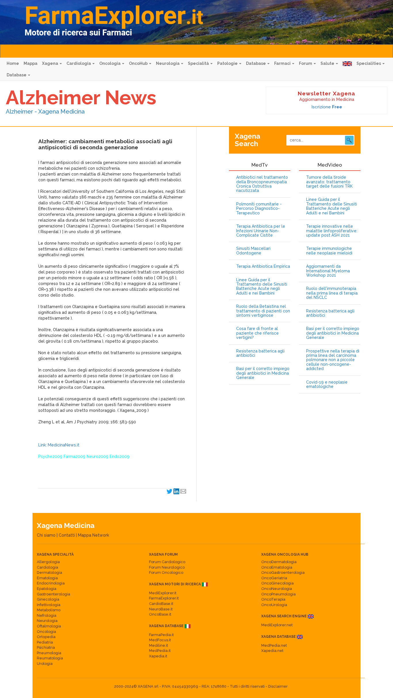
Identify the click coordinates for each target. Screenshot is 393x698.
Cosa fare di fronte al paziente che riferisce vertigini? (257, 333)
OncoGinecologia (277, 583)
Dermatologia (49, 572)
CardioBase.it (161, 603)
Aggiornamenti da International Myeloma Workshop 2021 (328, 271)
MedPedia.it (160, 650)
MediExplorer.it (162, 593)
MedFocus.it (160, 640)
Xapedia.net (272, 650)
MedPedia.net (274, 645)
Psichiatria (46, 647)
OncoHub (138, 63)
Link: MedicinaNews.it (58, 445)
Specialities (369, 63)
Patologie (228, 63)
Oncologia (110, 63)
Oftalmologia (49, 626)
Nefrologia (46, 615)
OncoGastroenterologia (283, 572)
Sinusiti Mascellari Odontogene (253, 250)
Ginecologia (48, 599)
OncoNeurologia (276, 588)
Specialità (199, 63)
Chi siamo (46, 535)
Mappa (30, 63)
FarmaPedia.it (161, 635)
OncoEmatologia (276, 567)
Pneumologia (49, 653)
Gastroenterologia (53, 594)
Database (256, 63)
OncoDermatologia (279, 562)
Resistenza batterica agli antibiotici (260, 353)
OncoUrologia (274, 605)
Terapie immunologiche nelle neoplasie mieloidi (329, 250)
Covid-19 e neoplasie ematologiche (327, 384)
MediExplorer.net (277, 625)
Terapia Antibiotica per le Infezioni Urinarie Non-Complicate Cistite (260, 230)
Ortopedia (46, 637)
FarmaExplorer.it (164, 598)
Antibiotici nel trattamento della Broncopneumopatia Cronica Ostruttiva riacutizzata (262, 184)
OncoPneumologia (278, 594)
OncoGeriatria (274, 578)
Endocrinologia (51, 583)
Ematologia (47, 578)
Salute (327, 63)
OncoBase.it (160, 614)
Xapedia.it (158, 656)
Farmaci (282, 63)
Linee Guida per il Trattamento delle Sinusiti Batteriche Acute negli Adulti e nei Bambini (261, 286)
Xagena (50, 63)
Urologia (45, 663)
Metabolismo (48, 610)
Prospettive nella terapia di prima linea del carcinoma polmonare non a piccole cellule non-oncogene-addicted (332, 360)
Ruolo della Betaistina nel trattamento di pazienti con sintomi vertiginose (263, 311)
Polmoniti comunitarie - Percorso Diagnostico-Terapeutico (259, 208)
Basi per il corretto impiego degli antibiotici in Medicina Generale (262, 373)
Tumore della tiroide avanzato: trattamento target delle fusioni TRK (329, 181)
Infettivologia (48, 605)
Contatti (67, 535)
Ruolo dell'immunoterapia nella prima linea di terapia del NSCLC (332, 293)
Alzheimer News (81, 97)
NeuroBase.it (161, 609)
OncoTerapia (273, 599)
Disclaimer (278, 686)
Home (13, 63)
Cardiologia (79, 63)
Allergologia (48, 562)
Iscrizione (326, 107)
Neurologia (168, 63)
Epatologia (46, 588)
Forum (306, 63)
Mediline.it (158, 645)
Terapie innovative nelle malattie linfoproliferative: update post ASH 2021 (331, 230)
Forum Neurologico (167, 567)
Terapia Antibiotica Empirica (263, 266)
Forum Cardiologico (167, 562)
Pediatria (45, 642)
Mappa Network (93, 535)
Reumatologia (50, 658)
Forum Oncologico (166, 572)
